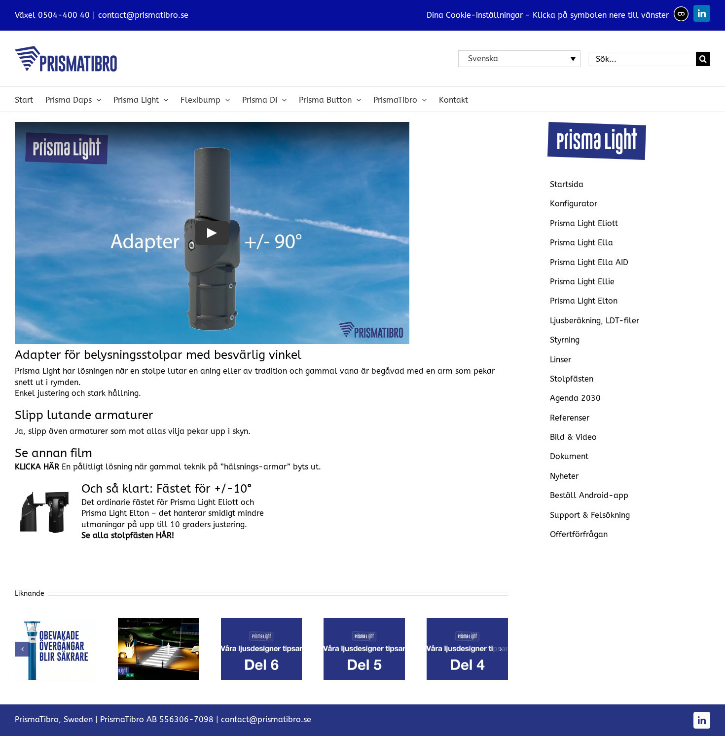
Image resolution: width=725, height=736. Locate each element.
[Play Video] (212, 233)
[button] (22, 649)
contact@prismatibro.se (143, 15)
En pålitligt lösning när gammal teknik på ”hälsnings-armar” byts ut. (168, 466)
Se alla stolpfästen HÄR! (127, 535)
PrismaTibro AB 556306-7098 (157, 719)
